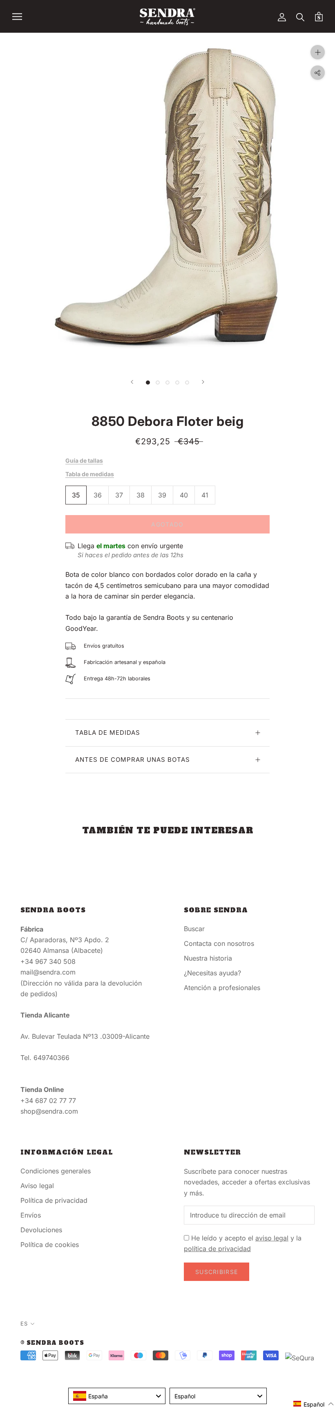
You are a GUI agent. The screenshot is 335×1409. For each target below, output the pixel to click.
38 (140, 495)
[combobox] (116, 1396)
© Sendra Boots (52, 1342)
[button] (314, 1404)
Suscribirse (216, 1271)
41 (204, 495)
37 (119, 495)
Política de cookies (49, 1244)
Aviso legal (37, 1186)
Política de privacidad (53, 1200)
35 (76, 495)
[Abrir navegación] (17, 16)
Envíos (30, 1215)
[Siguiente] (203, 382)
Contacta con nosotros (219, 943)
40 (184, 495)
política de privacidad (217, 1249)
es (24, 1323)
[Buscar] (300, 16)
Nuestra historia (208, 958)
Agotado (167, 524)
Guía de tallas (84, 460)
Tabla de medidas (89, 473)
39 (162, 495)
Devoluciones (41, 1230)
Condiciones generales (55, 1171)
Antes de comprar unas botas (132, 759)
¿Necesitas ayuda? (212, 973)
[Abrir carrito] (319, 16)
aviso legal (271, 1238)
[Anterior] (132, 382)
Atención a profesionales (222, 988)
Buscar (194, 929)
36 (98, 495)
